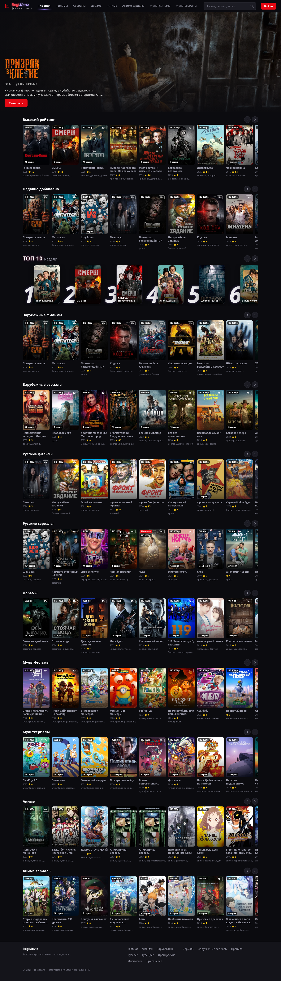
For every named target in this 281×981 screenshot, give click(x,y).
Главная (44, 5)
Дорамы (96, 5)
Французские (166, 955)
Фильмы (62, 5)
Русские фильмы (38, 454)
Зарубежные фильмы (42, 315)
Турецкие (148, 955)
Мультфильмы (160, 5)
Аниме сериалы (133, 5)
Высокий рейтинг (39, 119)
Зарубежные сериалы (42, 384)
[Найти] (252, 6)
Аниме (112, 5)
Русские (133, 955)
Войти (268, 6)
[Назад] (247, 119)
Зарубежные (165, 949)
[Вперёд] (255, 119)
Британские (154, 961)
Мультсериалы (186, 5)
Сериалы (79, 5)
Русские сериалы (38, 523)
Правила (237, 949)
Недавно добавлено (41, 189)
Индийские (135, 961)
